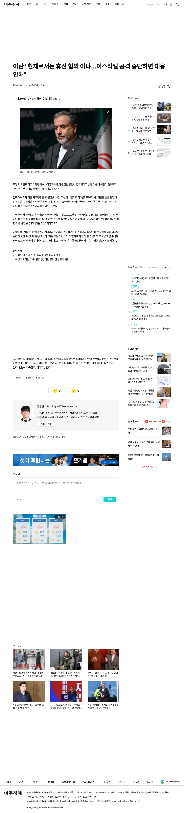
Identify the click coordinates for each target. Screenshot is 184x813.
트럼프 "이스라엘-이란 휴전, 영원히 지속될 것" (38, 255)
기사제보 (50, 782)
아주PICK (133, 349)
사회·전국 (86, 4)
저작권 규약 (106, 782)
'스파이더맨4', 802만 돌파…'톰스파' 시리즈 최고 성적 (150, 280)
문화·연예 (119, 4)
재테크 (55, 4)
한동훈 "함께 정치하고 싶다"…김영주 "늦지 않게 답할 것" (103, 674)
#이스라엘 (40, 378)
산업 (45, 4)
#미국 (18, 378)
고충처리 (121, 782)
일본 (159, 421)
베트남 (168, 421)
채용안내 (36, 782)
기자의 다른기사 (46, 424)
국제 (98, 4)
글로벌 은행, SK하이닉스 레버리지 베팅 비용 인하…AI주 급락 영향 (68, 412)
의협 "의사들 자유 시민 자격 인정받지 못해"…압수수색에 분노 (103, 706)
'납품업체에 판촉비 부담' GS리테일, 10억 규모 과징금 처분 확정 (150, 305)
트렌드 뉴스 (134, 98)
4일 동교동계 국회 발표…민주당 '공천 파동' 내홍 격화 (28, 706)
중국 (29, 4)
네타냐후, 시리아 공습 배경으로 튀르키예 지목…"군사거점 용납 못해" (69, 417)
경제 (66, 4)
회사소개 (7, 782)
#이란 (28, 378)
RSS (148, 782)
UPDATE (164, 268)
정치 (75, 4)
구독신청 (22, 782)
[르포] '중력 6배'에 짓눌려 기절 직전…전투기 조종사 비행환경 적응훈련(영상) (65, 674)
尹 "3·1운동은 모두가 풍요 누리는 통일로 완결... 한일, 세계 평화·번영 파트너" (65, 706)
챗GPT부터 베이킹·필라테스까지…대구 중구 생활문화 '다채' (150, 330)
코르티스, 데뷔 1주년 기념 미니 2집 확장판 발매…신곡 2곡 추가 (151, 293)
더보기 (141, 467)
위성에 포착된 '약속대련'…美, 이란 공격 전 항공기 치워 (42, 259)
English (150, 4)
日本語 (157, 4)
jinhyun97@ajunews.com (64, 406)
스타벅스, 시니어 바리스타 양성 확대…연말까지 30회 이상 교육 (150, 318)
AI (37, 4)
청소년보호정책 (88, 782)
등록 (110, 499)
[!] (170, 98)
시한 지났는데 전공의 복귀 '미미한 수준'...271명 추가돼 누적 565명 (28, 674)
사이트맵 (135, 782)
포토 (107, 4)
